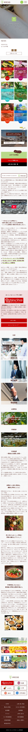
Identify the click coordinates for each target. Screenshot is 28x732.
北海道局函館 (7, 720)
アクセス (7, 713)
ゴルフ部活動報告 (7, 716)
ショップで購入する (13, 160)
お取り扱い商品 (20, 703)
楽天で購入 (13, 320)
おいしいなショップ (13, 325)
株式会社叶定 (7, 723)
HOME (7, 703)
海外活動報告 (20, 716)
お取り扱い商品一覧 (13, 164)
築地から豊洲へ (20, 720)
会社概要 (7, 710)
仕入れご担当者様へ (20, 707)
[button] (12, 50)
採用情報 (21, 710)
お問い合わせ (20, 713)
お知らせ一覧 (13, 53)
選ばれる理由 (7, 707)
